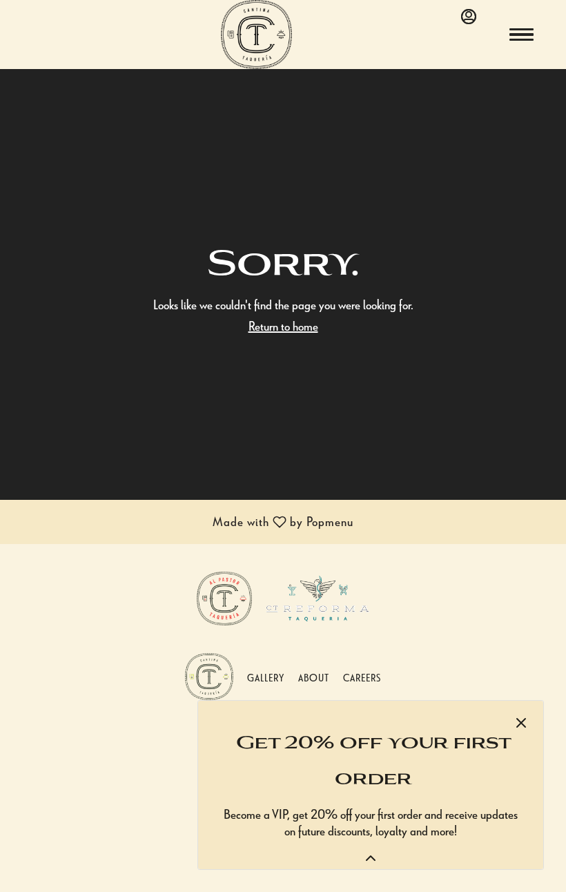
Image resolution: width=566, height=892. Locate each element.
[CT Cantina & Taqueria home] (283, 34)
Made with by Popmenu (181, 523)
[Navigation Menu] (521, 34)
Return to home (283, 325)
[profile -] (468, 16)
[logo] (209, 674)
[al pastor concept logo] (224, 596)
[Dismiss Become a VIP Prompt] (521, 722)
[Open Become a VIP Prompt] (370, 858)
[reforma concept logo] (317, 596)
